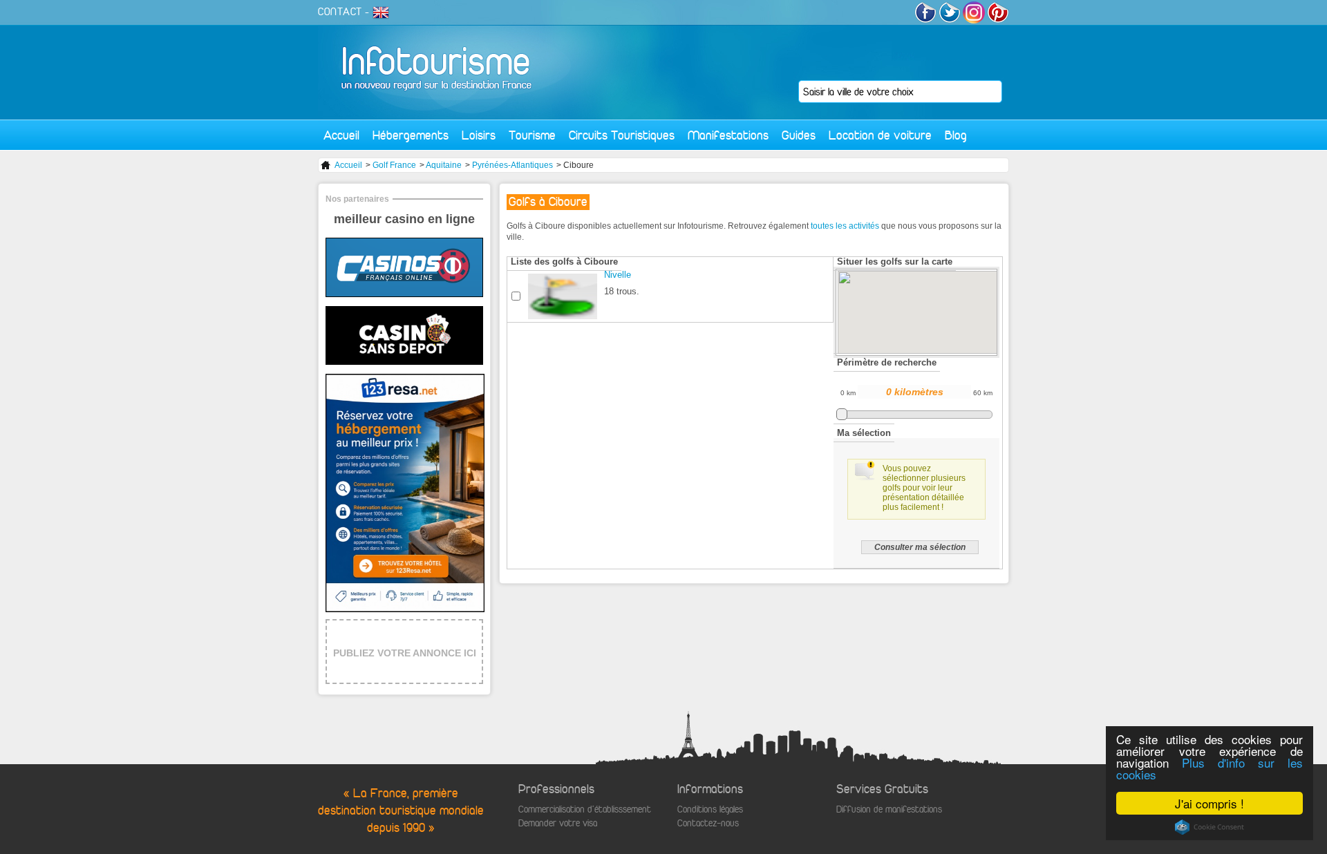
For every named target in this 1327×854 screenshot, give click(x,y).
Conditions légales (710, 809)
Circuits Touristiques (622, 135)
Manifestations (728, 135)
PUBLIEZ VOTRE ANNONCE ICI (404, 652)
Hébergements (411, 135)
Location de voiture (880, 135)
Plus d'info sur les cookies (1209, 768)
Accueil (341, 135)
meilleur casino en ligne (404, 219)
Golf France (394, 165)
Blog (956, 135)
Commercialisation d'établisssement (584, 809)
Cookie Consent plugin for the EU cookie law (1209, 827)
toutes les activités (845, 226)
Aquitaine (444, 165)
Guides (799, 135)
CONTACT (340, 12)
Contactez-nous (708, 823)
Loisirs (479, 135)
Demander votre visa (557, 823)
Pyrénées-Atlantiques (512, 165)
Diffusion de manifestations (889, 809)
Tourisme (532, 135)
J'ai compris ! (1209, 803)
